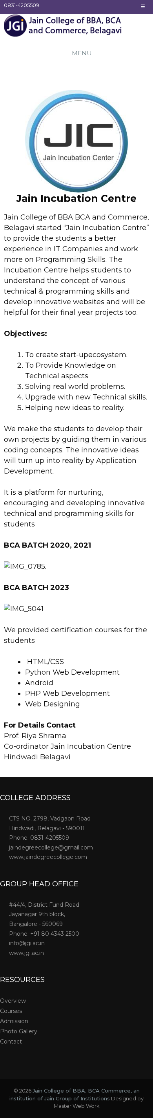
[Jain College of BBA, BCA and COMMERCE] (63, 27)
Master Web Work (77, 1106)
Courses (11, 1011)
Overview (13, 1000)
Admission (14, 1021)
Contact (11, 1041)
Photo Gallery (18, 1031)
